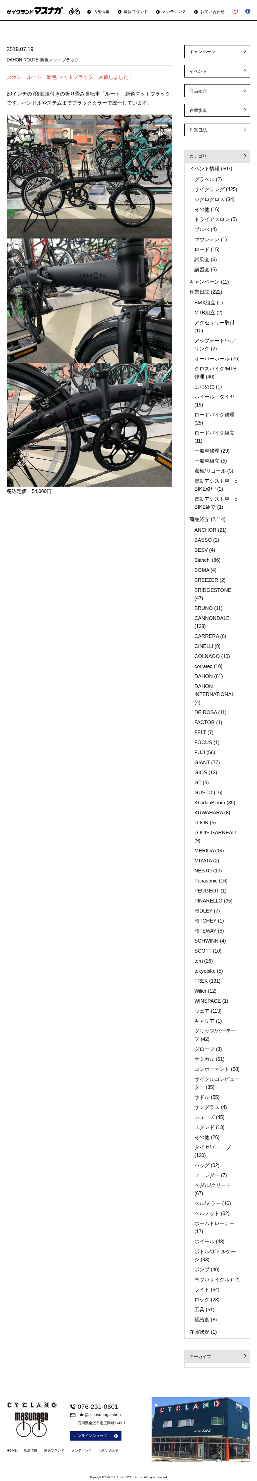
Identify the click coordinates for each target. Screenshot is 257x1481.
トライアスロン (212, 219)
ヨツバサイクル (212, 1279)
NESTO (203, 870)
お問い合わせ (212, 11)
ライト (201, 1289)
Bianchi (202, 560)
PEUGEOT (206, 890)
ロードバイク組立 (214, 433)
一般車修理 (207, 451)
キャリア (204, 1021)
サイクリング (209, 189)
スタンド (204, 1127)
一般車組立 (207, 461)
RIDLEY (203, 911)
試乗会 (201, 259)
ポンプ (201, 1269)
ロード (201, 249)
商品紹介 (198, 90)
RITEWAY (205, 931)
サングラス (207, 1107)
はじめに (204, 386)
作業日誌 (198, 130)
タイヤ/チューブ (212, 1147)
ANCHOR (205, 530)
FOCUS (203, 742)
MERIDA (204, 850)
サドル (201, 1097)
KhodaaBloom (209, 802)
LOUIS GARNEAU (215, 832)
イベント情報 (204, 168)
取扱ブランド (136, 11)
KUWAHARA (208, 812)
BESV (201, 550)
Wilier (200, 991)
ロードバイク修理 (214, 415)
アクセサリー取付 (214, 322)
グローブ (204, 1049)
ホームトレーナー (214, 1223)
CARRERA (206, 636)
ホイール (204, 1241)
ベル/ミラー (207, 1203)
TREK (201, 981)
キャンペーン (202, 51)
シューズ (204, 1117)
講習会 (201, 269)
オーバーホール (212, 358)
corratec (203, 666)
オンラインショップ (90, 1436)
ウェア (201, 1011)
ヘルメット (207, 1213)
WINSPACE (207, 1001)
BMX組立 (205, 302)
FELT (200, 732)
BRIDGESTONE (212, 590)
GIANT (202, 762)
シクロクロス (209, 199)
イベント (198, 71)
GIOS (200, 772)
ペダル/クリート (212, 1185)
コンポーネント (212, 1069)
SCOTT (202, 951)
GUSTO (203, 792)
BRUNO (203, 608)
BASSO (203, 540)
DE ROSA (205, 712)
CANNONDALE (212, 618)
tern (198, 961)
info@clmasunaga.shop (99, 1415)
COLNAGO (207, 656)
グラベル (204, 179)
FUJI (199, 752)
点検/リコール (210, 471)
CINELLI (203, 646)
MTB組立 (204, 312)
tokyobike (205, 971)
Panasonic (206, 880)
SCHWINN (206, 941)
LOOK (201, 822)
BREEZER (206, 580)
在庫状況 (198, 110)
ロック (201, 1299)
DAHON (203, 676)
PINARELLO (208, 900)
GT (197, 782)
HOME (12, 1450)
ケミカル (204, 1059)
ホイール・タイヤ (214, 396)
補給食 (201, 1319)
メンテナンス (174, 11)
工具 (199, 1309)
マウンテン (207, 239)
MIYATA (203, 860)
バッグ (201, 1165)
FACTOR (204, 722)
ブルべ (201, 229)
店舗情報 (101, 11)
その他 (201, 209)
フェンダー (207, 1175)
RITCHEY (205, 921)
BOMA (201, 570)
